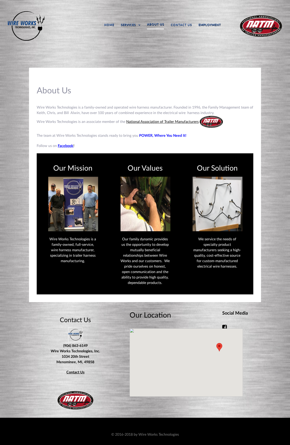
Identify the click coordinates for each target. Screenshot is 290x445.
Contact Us (75, 372)
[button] (219, 347)
